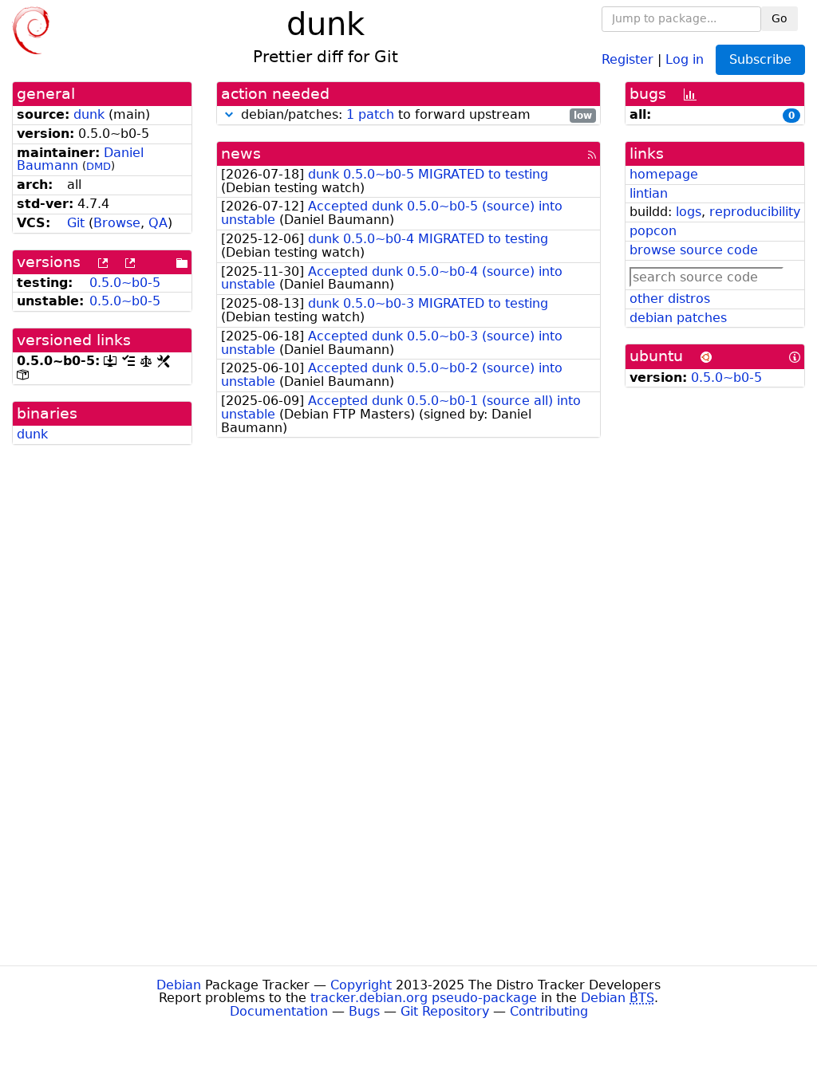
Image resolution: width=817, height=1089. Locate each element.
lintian (649, 193)
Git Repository (445, 1011)
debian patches (678, 317)
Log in (684, 58)
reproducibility (754, 211)
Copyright (361, 985)
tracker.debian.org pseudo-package (423, 997)
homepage (664, 174)
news (241, 153)
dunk (89, 114)
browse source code (694, 250)
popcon (653, 230)
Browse (116, 222)
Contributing (549, 1011)
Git (76, 222)
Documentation (279, 1011)
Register (627, 58)
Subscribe (760, 59)
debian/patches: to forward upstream (414, 115)
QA (158, 222)
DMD (98, 166)
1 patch (370, 114)
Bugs (364, 1011)
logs (688, 211)
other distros (670, 298)
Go (779, 18)
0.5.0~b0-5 (124, 282)
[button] (229, 114)
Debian (178, 985)
